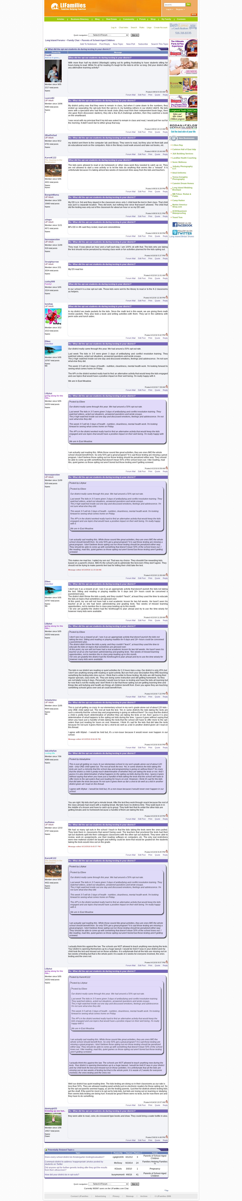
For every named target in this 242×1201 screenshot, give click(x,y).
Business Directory (80, 19)
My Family (166, 19)
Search (134, 27)
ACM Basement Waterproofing (179, 212)
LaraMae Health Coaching (184, 158)
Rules (141, 27)
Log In (169, 9)
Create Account (160, 27)
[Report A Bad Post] (166, 92)
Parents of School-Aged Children (98, 40)
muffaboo (49, 822)
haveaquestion (52, 239)
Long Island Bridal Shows (181, 236)
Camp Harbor (178, 200)
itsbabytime (51, 700)
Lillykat (48, 393)
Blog (97, 19)
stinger (48, 219)
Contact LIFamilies (79, 1196)
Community (128, 19)
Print (150, 95)
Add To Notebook (88, 44)
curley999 (50, 281)
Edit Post (142, 95)
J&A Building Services (182, 154)
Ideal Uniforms (179, 173)
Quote (157, 95)
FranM (48, 55)
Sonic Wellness (179, 162)
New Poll (130, 44)
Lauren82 (49, 98)
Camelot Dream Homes (183, 183)
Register (180, 9)
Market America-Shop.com (179, 206)
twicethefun (51, 751)
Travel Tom (177, 217)
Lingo (149, 27)
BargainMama (52, 195)
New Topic (118, 44)
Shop (153, 19)
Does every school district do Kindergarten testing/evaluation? (74, 1157)
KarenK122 (50, 157)
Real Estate (111, 19)
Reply (165, 95)
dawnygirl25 (51, 1108)
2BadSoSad (51, 135)
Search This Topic (159, 44)
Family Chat (73, 40)
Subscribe (143, 44)
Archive (143, 1196)
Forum (142, 19)
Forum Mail (130, 95)
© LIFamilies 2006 (163, 1196)
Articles (60, 19)
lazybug (49, 304)
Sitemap (130, 1196)
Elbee (47, 341)
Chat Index (123, 27)
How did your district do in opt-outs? (62, 1174)
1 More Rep (177, 145)
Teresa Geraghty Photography (180, 178)
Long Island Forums (55, 40)
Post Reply (104, 44)
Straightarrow (52, 262)
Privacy (116, 1196)
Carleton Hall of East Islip (184, 149)
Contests (181, 19)
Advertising (100, 1196)
